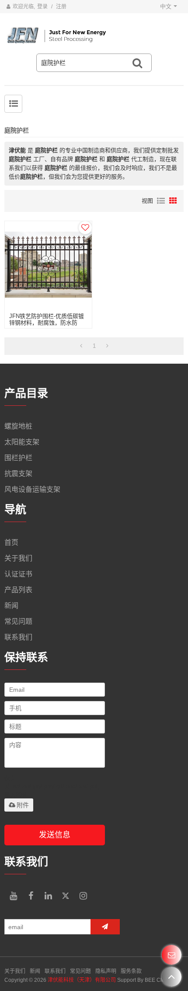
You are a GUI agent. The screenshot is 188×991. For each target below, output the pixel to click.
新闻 (11, 605)
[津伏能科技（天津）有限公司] (94, 35)
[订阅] (105, 926)
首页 (11, 542)
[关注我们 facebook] (30, 896)
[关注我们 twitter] (65, 896)
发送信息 (54, 834)
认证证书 (18, 574)
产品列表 (18, 590)
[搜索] (137, 63)
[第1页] (81, 346)
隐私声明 (105, 971)
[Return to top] (171, 977)
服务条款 (131, 971)
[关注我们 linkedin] (48, 896)
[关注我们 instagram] (83, 896)
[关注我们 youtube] (13, 896)
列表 (161, 201)
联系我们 (18, 637)
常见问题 (18, 621)
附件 (23, 805)
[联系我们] (171, 955)
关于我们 (18, 558)
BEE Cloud (158, 980)
